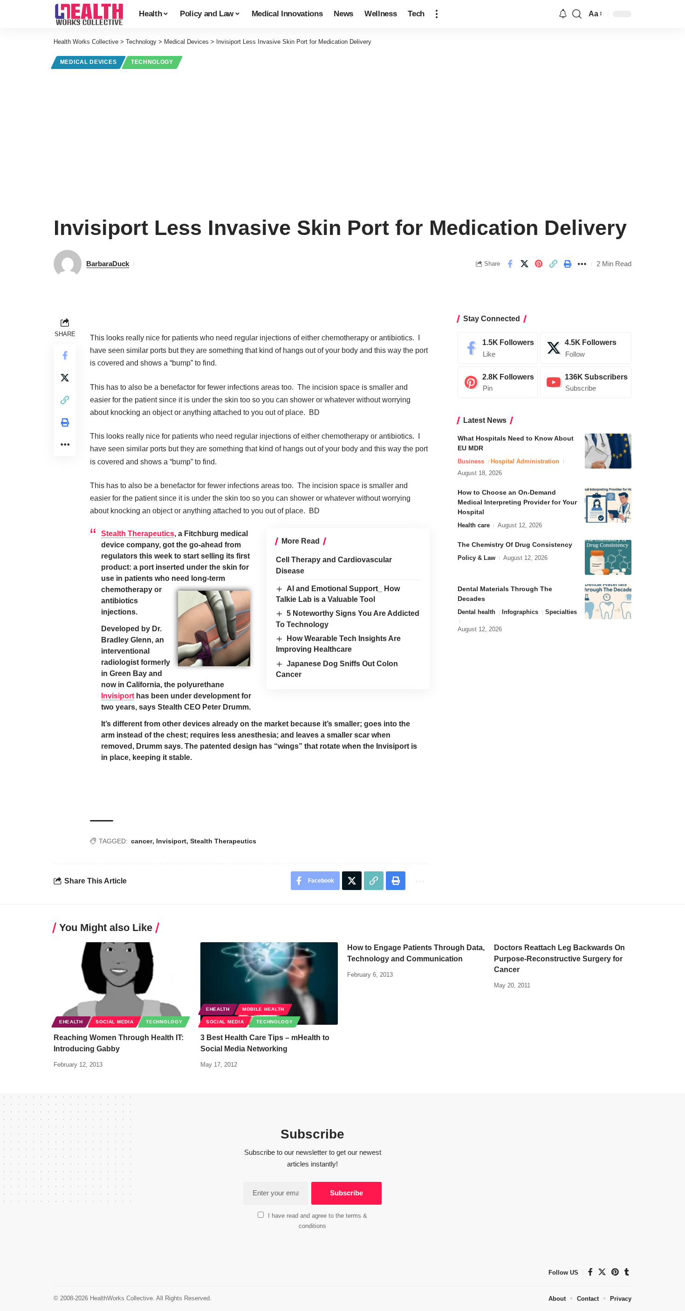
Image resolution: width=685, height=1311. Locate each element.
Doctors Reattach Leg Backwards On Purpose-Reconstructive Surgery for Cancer (559, 958)
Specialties (561, 611)
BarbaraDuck (107, 264)
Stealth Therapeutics (137, 534)
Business (471, 461)
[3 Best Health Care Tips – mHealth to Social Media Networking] (269, 983)
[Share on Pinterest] (538, 263)
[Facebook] (498, 348)
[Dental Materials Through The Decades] (608, 601)
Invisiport (117, 696)
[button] (436, 14)
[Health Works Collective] (89, 14)
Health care (474, 525)
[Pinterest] (498, 382)
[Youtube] (585, 382)
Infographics (520, 611)
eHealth (71, 1021)
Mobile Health (263, 1009)
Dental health (476, 611)
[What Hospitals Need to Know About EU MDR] (608, 451)
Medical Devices (88, 62)
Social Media (114, 1021)
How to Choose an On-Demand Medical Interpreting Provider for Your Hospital (517, 502)
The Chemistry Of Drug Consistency (515, 544)
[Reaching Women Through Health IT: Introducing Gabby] (122, 983)
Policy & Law (476, 557)
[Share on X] (524, 263)
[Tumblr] (626, 1272)
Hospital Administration (525, 461)
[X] (585, 348)
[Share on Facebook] (509, 263)
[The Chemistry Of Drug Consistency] (608, 557)
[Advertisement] (342, 141)
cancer (141, 841)
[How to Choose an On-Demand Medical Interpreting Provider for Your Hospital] (608, 505)
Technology (152, 62)
